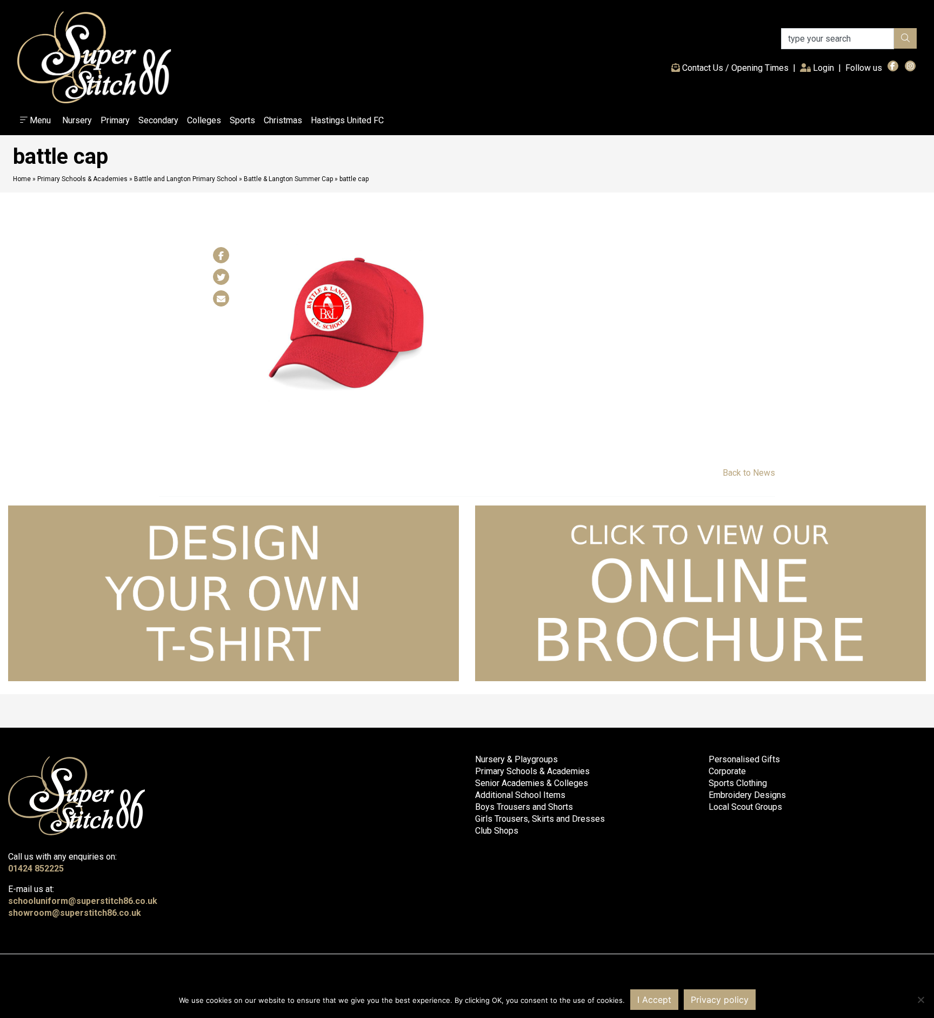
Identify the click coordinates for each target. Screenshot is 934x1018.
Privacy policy (720, 999)
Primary (115, 120)
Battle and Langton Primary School (185, 179)
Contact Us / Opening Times (734, 68)
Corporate (727, 771)
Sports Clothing (738, 783)
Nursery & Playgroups (516, 759)
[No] (920, 999)
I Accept (654, 999)
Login (824, 67)
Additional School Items (520, 795)
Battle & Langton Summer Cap (288, 179)
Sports (242, 120)
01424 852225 (36, 868)
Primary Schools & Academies (82, 179)
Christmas (283, 120)
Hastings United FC (347, 120)
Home (22, 179)
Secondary (158, 120)
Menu (39, 120)
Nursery (77, 120)
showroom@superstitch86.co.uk (74, 913)
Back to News (749, 473)
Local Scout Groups (745, 807)
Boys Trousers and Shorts (524, 807)
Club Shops (496, 831)
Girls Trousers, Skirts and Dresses (540, 819)
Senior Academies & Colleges (531, 783)
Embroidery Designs (747, 795)
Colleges (204, 120)
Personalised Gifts (744, 759)
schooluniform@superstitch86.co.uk (82, 901)
